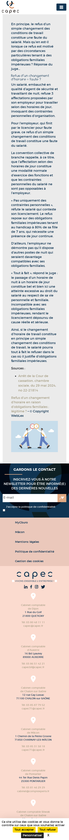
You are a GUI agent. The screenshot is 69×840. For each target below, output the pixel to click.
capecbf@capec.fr (33, 667)
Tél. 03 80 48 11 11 (33, 622)
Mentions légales (27, 541)
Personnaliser (32, 835)
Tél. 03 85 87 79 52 (33, 705)
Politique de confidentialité (34, 551)
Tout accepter (24, 829)
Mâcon (20, 532)
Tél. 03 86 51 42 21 (33, 663)
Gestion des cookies (29, 561)
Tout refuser (47, 829)
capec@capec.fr (33, 625)
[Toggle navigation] (61, 7)
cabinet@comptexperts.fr (33, 791)
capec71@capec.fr (33, 708)
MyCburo (21, 522)
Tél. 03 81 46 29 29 (33, 787)
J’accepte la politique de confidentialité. (31, 508)
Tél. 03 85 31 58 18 (33, 746)
